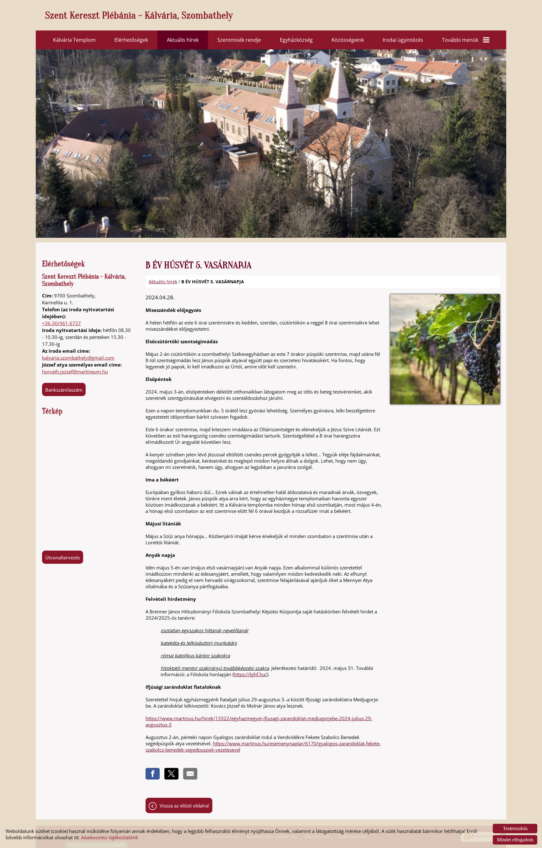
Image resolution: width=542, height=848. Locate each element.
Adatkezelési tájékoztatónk (109, 837)
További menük (460, 39)
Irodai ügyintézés (403, 39)
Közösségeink (348, 39)
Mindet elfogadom (515, 839)
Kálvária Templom (74, 39)
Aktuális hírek (183, 39)
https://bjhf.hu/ (250, 674)
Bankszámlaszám (63, 390)
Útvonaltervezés (62, 557)
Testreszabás (515, 828)
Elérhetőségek (131, 39)
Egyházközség (296, 39)
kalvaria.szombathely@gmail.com (78, 358)
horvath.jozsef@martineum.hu (75, 371)
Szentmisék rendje (239, 39)
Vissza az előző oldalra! (184, 805)
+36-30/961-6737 (61, 323)
